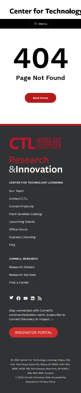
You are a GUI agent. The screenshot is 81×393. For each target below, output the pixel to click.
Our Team (16, 191)
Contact (49, 373)
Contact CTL (18, 198)
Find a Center (19, 282)
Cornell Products (21, 206)
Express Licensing (22, 237)
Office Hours (18, 229)
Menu (43, 24)
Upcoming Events (22, 222)
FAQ (12, 245)
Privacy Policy (47, 381)
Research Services (22, 275)
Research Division (22, 267)
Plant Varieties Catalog (25, 214)
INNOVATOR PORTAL (33, 332)
